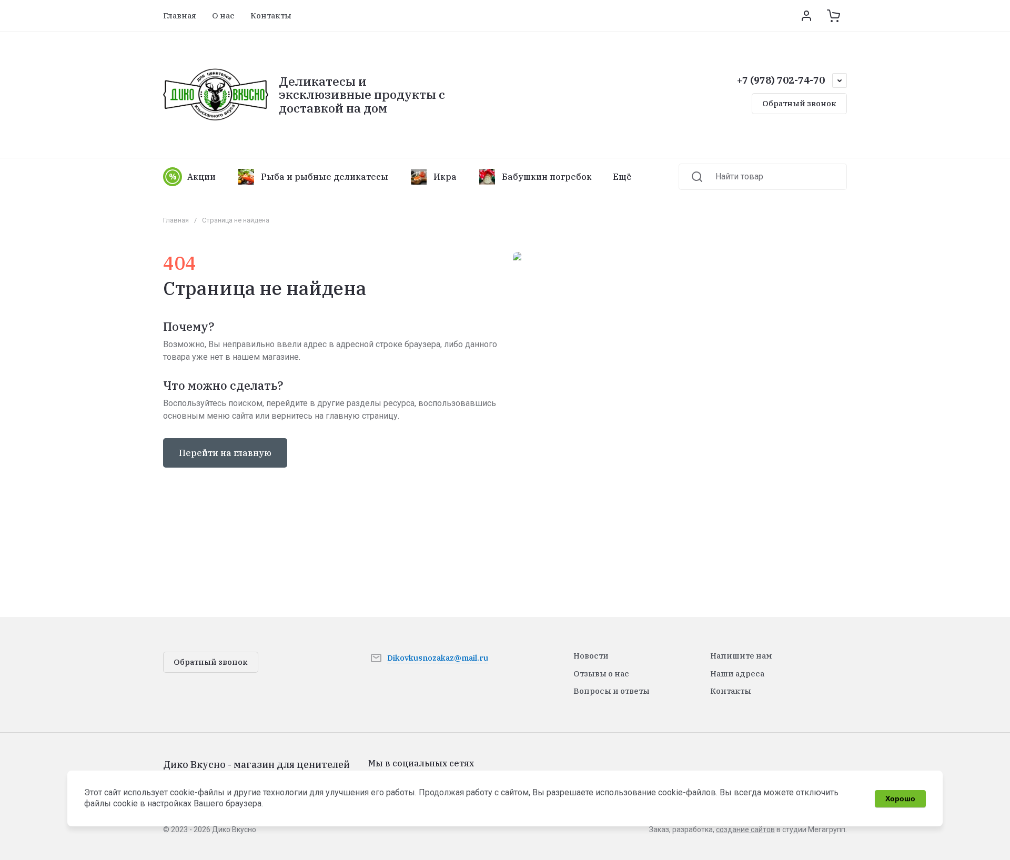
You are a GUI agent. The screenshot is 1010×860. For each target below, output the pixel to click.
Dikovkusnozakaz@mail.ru (437, 658)
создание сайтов (745, 829)
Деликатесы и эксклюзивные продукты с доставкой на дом (362, 94)
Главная (176, 220)
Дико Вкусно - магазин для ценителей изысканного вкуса (256, 770)
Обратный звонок (799, 103)
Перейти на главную (225, 453)
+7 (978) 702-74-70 (781, 80)
